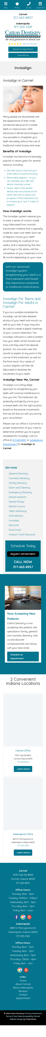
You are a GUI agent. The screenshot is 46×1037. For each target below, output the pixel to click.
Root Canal (15, 529)
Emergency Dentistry (20, 492)
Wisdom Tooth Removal (22, 534)
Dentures (14, 525)
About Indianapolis (23, 987)
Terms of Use (11, 1016)
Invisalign (14, 520)
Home (23, 980)
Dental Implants (17, 497)
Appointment (23, 998)
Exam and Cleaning (19, 487)
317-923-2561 (23, 27)
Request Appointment (23, 554)
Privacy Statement (33, 1013)
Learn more (23, 769)
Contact (23, 994)
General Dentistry (18, 473)
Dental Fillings (16, 501)
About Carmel (23, 984)
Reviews (23, 991)
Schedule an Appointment (16, 656)
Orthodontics (16, 515)
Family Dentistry (18, 482)
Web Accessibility (25, 1016)
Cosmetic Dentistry (19, 478)
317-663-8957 (23, 18)
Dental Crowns (17, 506)
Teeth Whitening (18, 511)
